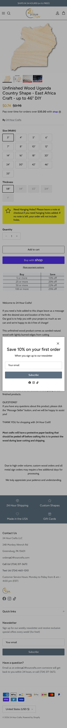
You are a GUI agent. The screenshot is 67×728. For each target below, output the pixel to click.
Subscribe (34, 374)
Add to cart (33, 249)
